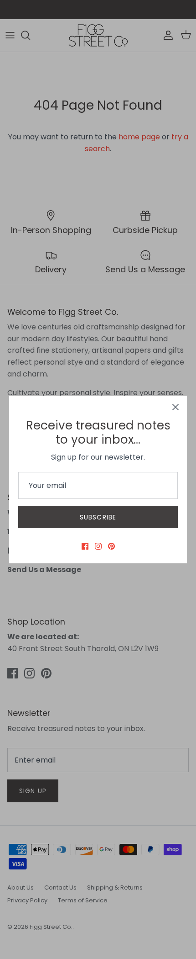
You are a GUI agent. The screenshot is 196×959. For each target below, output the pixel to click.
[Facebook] (85, 546)
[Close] (175, 407)
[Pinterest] (111, 546)
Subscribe (98, 517)
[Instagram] (98, 546)
